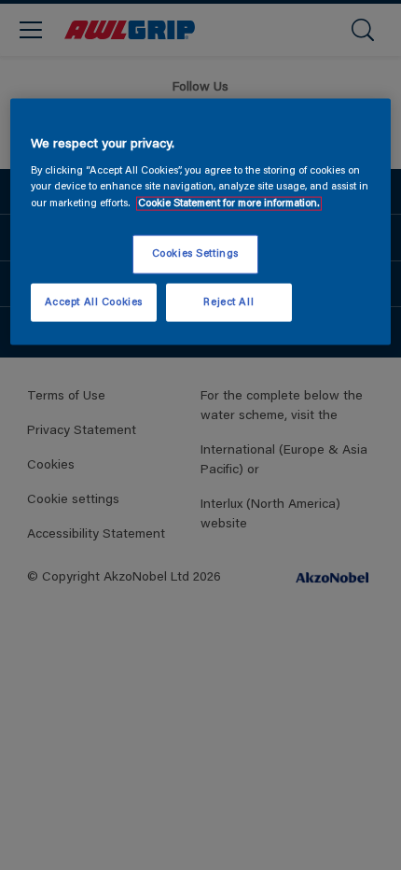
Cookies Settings (195, 253)
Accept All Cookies (94, 302)
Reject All (228, 302)
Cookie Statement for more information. (229, 203)
